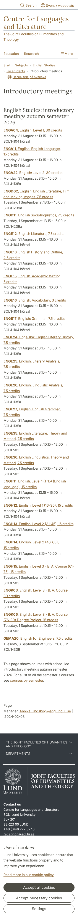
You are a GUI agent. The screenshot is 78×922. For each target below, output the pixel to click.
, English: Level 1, (32, 130)
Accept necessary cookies (39, 898)
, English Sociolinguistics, (38, 215)
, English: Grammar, (34, 318)
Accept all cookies (39, 887)
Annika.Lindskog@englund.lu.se (45, 711)
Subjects (21, 65)
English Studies (44, 65)
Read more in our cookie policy (28, 875)
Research (31, 54)
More (68, 54)
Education (11, 54)
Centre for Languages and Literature (36, 23)
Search (31, 5)
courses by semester (26, 680)
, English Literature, (33, 233)
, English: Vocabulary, (34, 300)
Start (6, 65)
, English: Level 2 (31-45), (38, 524)
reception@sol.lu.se (18, 834)
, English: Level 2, (32, 172)
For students (15, 71)
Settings (39, 909)
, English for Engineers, (38, 638)
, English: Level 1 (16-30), (38, 505)
